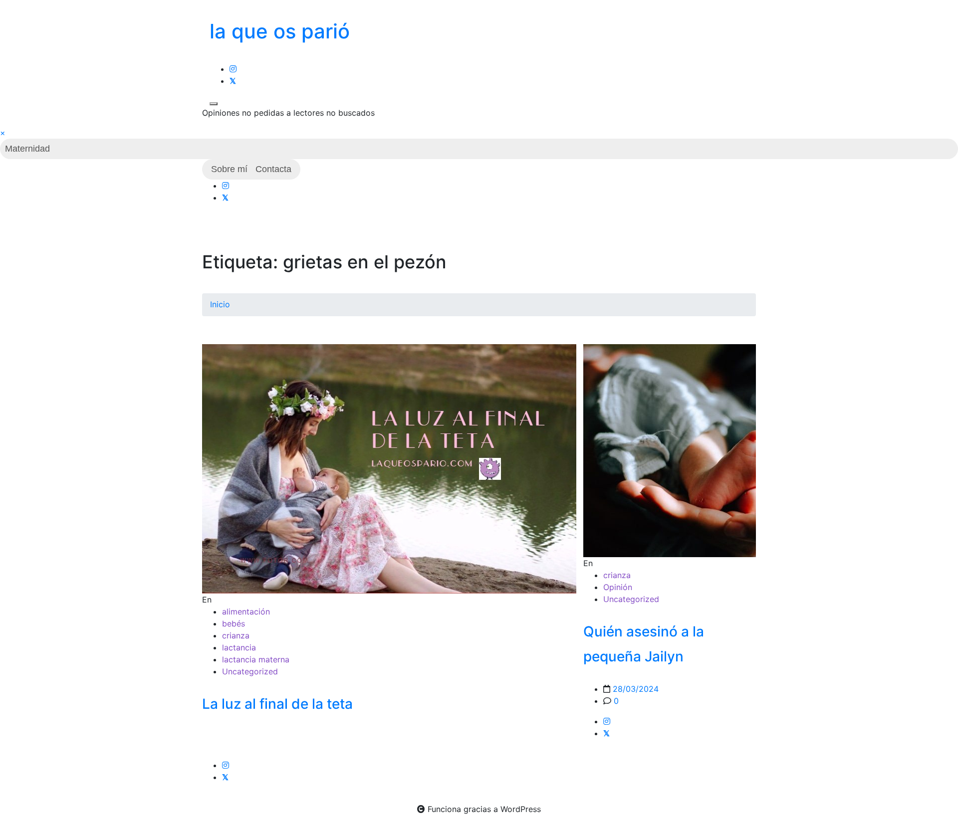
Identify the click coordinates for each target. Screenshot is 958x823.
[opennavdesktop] (214, 103)
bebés (233, 623)
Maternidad (27, 149)
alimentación (246, 612)
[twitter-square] (233, 81)
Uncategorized (250, 671)
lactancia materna (255, 659)
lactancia (239, 647)
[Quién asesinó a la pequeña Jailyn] (669, 450)
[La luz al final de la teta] (389, 468)
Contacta (273, 169)
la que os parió (280, 31)
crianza (235, 635)
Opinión (617, 587)
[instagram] (233, 69)
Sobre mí (229, 169)
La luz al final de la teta (277, 703)
